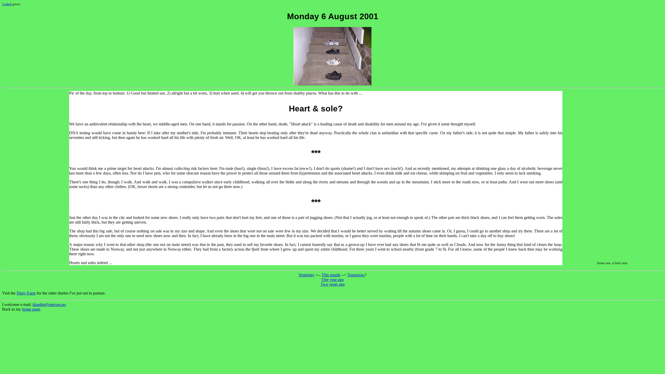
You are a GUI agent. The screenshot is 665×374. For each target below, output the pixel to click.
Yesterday (306, 275)
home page (31, 309)
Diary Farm (26, 293)
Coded (6, 4)
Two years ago (333, 284)
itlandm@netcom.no (49, 304)
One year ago (333, 279)
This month (331, 275)
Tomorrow (356, 275)
